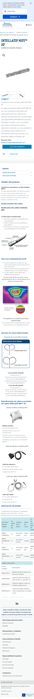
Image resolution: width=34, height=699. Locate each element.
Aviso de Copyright (7, 668)
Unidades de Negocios (8, 648)
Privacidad (5, 659)
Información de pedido (9, 175)
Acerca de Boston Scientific (11, 639)
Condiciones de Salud (8, 634)
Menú (30, 25)
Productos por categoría (7, 32)
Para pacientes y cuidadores (11, 631)
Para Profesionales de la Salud (12, 620)
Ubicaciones (5, 651)
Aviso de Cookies (7, 662)
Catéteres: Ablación (21, 32)
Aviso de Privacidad (8, 665)
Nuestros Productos (8, 623)
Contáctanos (6, 673)
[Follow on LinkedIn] (17, 603)
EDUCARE (5, 626)
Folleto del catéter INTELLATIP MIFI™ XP (13, 142)
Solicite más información (17, 146)
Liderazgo (5, 645)
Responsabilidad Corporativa (12, 656)
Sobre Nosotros (6, 642)
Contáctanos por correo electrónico (12, 676)
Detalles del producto (8, 172)
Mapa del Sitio (4, 694)
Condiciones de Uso (6, 691)
